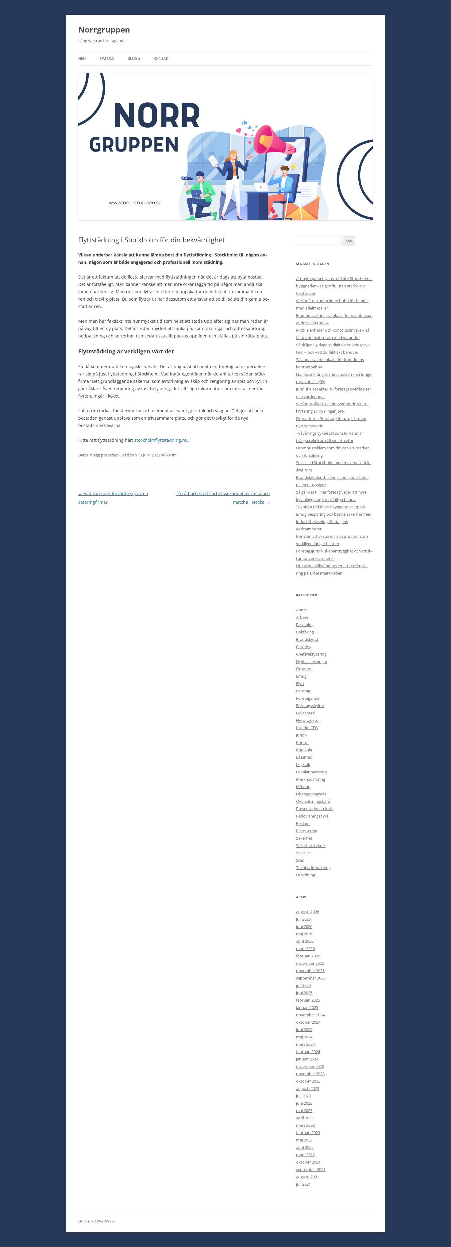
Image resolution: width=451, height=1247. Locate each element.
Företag (303, 691)
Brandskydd (307, 639)
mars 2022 (305, 1154)
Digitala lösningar (311, 661)
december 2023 (310, 1066)
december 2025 (310, 963)
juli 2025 (303, 985)
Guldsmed (305, 713)
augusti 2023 (307, 1088)
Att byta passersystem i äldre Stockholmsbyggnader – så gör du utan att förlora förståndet (334, 286)
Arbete (302, 617)
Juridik (301, 735)
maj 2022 (304, 1140)
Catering (303, 646)
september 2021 (311, 1169)
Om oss (107, 58)
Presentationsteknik (314, 808)
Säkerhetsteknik (311, 845)
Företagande (307, 698)
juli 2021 (303, 1184)
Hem (82, 58)
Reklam (303, 823)
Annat (301, 610)
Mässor (303, 786)
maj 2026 (304, 934)
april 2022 (305, 1147)
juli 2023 (303, 1096)
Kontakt (162, 58)
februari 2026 (308, 956)
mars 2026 (305, 948)
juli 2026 (303, 919)
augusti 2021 (307, 1177)
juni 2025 (304, 992)
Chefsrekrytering (311, 654)
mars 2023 (305, 1125)
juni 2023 (304, 1103)
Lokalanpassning (311, 772)
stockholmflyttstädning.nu (161, 440)
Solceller (303, 853)
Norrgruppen (104, 29)
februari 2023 (308, 1132)
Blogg (134, 58)
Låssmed (304, 757)
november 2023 (310, 1073)
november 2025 (310, 970)
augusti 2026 (307, 911)
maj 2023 (304, 1110)
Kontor (302, 742)
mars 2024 (305, 1044)
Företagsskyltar (310, 705)
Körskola (304, 749)
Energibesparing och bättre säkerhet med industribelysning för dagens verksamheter (334, 521)
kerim (171, 455)
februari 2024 (308, 1051)
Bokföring (305, 632)
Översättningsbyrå (313, 801)
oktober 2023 (308, 1081)
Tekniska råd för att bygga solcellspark (330, 507)
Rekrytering (306, 830)
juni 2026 (304, 926)
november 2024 (310, 1015)
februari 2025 (308, 1000)
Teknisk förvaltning (313, 867)
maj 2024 (304, 1037)
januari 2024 (307, 1059)
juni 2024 (304, 1029)
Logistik (303, 764)
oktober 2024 (308, 1022)
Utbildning (305, 875)
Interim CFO (307, 727)
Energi (301, 676)
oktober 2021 (308, 1162)
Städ (125, 455)
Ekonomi (304, 669)
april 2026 (305, 941)
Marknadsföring (310, 779)
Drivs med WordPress (96, 1221)
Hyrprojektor (308, 720)
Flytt (300, 683)
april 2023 (305, 1118)
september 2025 (311, 978)
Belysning (305, 624)
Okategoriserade (311, 794)
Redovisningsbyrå (312, 816)
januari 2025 (307, 1007)
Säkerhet (304, 838)
